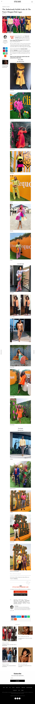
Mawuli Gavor (20, 602)
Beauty (19, 636)
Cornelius (22, 600)
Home (4, 687)
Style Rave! (8, 6)
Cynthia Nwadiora (27, 600)
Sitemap (22, 690)
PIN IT (21, 76)
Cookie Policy (15, 690)
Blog (10, 687)
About (7, 687)
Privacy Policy (18, 687)
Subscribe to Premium (20, 592)
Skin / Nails (27, 636)
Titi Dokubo (5, 40)
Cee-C (19, 600)
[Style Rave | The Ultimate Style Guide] (17, 1)
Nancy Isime (28, 602)
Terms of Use (23, 687)
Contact (13, 687)
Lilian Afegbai (15, 602)
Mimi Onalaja (24, 602)
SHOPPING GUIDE (23, 636)
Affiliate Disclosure (29, 687)
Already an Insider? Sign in (20, 594)
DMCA (19, 690)
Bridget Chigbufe (16, 600)
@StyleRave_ (16, 578)
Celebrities (4, 6)
